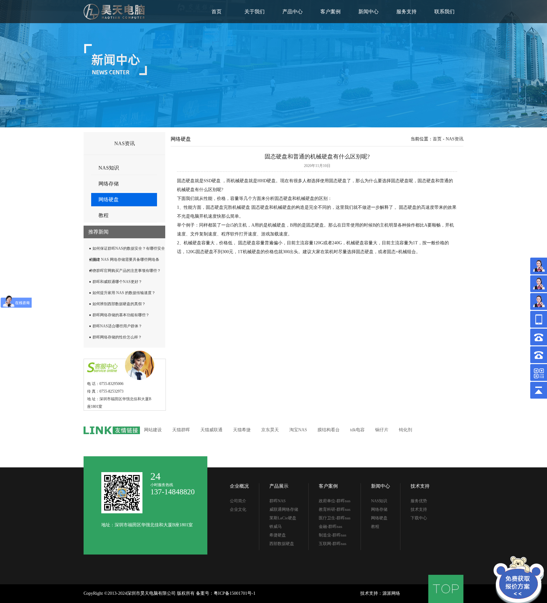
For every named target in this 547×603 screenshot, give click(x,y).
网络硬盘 (108, 199)
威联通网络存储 (283, 509)
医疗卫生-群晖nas (334, 518)
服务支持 (406, 11)
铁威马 (275, 526)
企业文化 (238, 509)
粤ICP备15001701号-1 (234, 593)
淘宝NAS (298, 429)
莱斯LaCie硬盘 (282, 518)
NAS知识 (108, 167)
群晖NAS (277, 500)
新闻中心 (368, 11)
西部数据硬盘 (281, 543)
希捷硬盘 (277, 535)
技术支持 (420, 486)
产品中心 (292, 11)
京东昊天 (270, 429)
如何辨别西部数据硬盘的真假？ (119, 304)
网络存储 (108, 183)
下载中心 (419, 518)
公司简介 (238, 500)
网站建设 (153, 429)
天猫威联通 (211, 429)
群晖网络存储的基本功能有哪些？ (120, 315)
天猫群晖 (181, 429)
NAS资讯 (454, 139)
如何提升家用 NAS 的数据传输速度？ (123, 293)
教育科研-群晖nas (334, 509)
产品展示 (278, 486)
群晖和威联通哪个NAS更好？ (117, 281)
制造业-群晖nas (332, 535)
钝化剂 (405, 429)
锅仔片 (381, 429)
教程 (103, 215)
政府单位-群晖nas (334, 500)
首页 (216, 11)
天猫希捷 (242, 429)
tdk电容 (357, 429)
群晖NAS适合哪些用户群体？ (117, 326)
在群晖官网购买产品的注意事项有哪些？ (126, 270)
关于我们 (254, 11)
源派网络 (391, 593)
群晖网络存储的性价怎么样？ (117, 337)
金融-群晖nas (330, 526)
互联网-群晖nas (332, 543)
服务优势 (419, 500)
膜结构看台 (329, 429)
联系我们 (444, 11)
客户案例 (330, 11)
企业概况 (239, 486)
